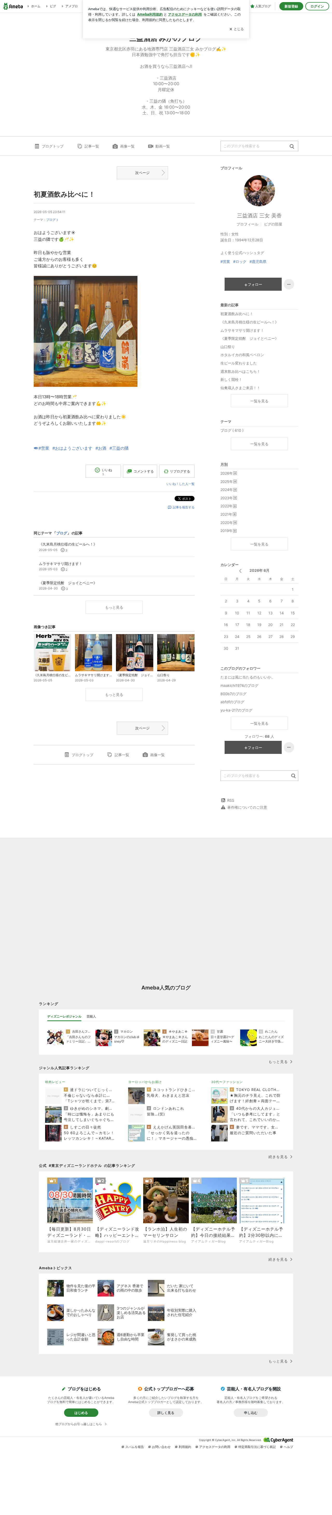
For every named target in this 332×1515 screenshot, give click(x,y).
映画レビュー (55, 1082)
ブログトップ (53, 146)
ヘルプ (288, 1447)
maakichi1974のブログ (239, 685)
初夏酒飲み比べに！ (64, 194)
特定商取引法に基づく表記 (257, 1447)
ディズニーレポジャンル (64, 1016)
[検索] (292, 146)
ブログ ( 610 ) (232, 430)
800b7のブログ (233, 694)
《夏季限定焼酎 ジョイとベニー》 (249, 338)
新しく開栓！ (231, 379)
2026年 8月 (259, 570)
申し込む (251, 1413)
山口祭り (227, 346)
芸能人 (91, 1016)
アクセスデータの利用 (214, 1447)
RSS (230, 800)
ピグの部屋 (273, 224)
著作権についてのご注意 (247, 807)
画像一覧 (127, 146)
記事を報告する (184, 507)
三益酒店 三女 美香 (259, 215)
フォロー (255, 284)
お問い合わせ (161, 1447)
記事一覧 (92, 146)
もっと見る (114, 607)
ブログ (51, 220)
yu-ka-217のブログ (236, 710)
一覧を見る (259, 401)
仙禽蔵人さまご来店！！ (240, 388)
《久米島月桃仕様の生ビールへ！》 (249, 322)
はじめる (81, 1413)
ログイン (317, 6)
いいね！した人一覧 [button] (181, 484)
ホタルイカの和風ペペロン (242, 355)
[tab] (64, 1016)
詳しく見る (165, 1413)
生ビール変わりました (238, 363)
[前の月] (240, 571)
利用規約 (185, 1447)
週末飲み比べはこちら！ (240, 371)
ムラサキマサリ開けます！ (242, 330)
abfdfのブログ (232, 702)
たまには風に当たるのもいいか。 (247, 677)
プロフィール (247, 224)
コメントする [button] (144, 471)
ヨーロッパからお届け (145, 1082)
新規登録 (291, 6)
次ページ (142, 172)
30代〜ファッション (227, 1082)
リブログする (180, 471)
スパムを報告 (134, 1447)
